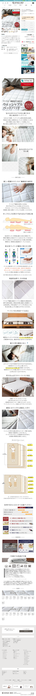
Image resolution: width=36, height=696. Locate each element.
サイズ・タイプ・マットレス (6, 640)
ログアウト (20, 681)
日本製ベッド (15, 651)
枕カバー (3, 673)
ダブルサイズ (26, 659)
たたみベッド (15, 658)
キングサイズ (26, 663)
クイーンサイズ (26, 662)
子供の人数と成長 (5, 642)
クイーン (24, 27)
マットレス (15, 5)
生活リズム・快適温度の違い (6, 641)
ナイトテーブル (26, 664)
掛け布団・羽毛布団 (16, 671)
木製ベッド (14, 652)
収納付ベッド (15, 657)
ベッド (4, 5)
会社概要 (26, 5)
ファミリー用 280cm (31, 31)
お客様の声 (5, 686)
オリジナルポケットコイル (27, 651)
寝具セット (25, 672)
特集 (31, 5)
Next (18, 18)
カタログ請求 (16, 686)
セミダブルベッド (5, 652)
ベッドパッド (15, 672)
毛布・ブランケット (16, 673)
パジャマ (25, 671)
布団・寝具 (10, 5)
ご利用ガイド (20, 5)
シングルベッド (5, 651)
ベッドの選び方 (5, 658)
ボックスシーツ (4, 671)
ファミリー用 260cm (24, 31)
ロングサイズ (4, 657)
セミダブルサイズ (26, 658)
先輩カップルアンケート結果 (6, 646)
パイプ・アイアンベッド (16, 653)
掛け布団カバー (4, 672)
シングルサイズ (26, 657)
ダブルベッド (4, 653)
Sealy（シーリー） (26, 653)
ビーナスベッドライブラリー (26, 686)
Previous (3, 18)
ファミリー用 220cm (24, 29)
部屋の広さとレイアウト (6, 643)
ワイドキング (31, 27)
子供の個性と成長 (15, 641)
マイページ (15, 681)
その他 (25, 673)
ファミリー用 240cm (31, 29)
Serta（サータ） (26, 652)
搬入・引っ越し (15, 642)
